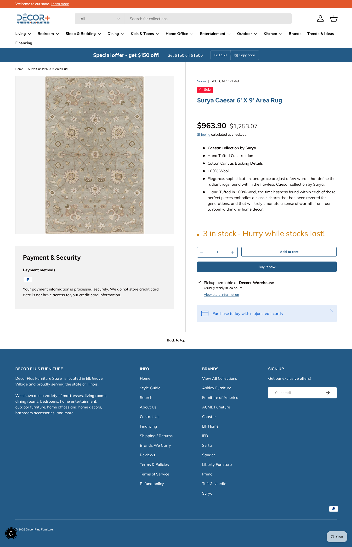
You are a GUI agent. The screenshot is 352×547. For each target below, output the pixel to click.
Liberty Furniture (217, 464)
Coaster (209, 416)
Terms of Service (154, 474)
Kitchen (270, 33)
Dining (113, 33)
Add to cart (289, 252)
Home (19, 68)
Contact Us (149, 416)
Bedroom (46, 33)
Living (20, 33)
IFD (205, 435)
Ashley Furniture (216, 387)
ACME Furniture (216, 407)
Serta (207, 445)
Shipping (203, 134)
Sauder (208, 454)
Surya (201, 81)
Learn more (60, 4)
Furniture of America (220, 397)
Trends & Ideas (320, 33)
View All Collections (219, 378)
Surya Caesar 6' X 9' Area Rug (48, 68)
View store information (221, 294)
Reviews (147, 454)
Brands (295, 33)
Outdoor (244, 33)
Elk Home (210, 426)
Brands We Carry (155, 445)
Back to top (176, 340)
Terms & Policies (154, 464)
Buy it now (266, 267)
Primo (207, 474)
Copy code (247, 55)
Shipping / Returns (156, 435)
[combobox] (183, 18)
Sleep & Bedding (81, 33)
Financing (23, 43)
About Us (148, 407)
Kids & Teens (142, 33)
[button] (334, 18)
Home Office (177, 33)
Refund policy (152, 483)
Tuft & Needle (214, 483)
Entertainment (212, 33)
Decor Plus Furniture (39, 529)
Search (146, 397)
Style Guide (150, 387)
